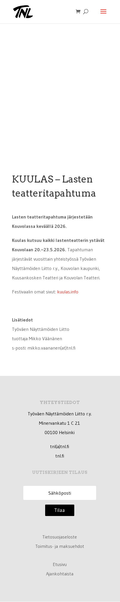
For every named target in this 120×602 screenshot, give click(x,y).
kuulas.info (67, 292)
